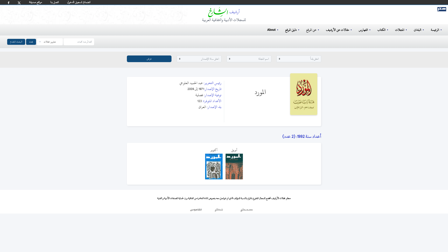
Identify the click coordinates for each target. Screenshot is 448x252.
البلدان (417, 30)
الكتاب (381, 30)
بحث (31, 41)
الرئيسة (435, 30)
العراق (202, 107)
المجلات (399, 30)
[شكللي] (218, 211)
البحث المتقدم (16, 41)
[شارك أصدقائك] (8, 2)
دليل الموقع (291, 30)
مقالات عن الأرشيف (337, 30)
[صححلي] (246, 211)
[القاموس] (196, 211)
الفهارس (363, 30)
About (271, 30)
